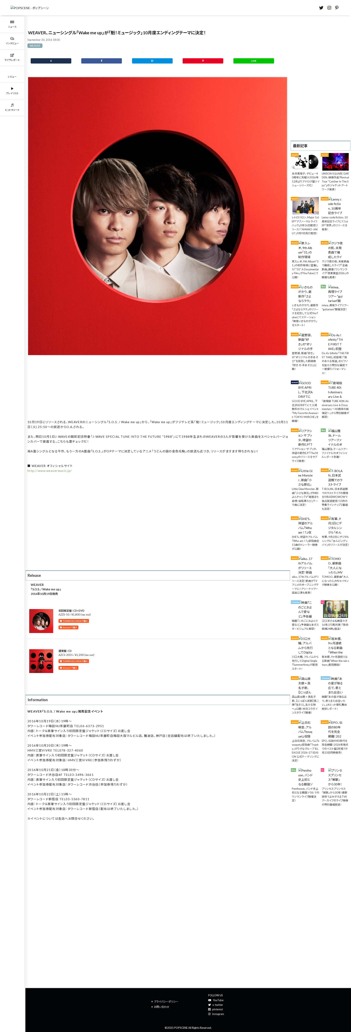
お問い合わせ (161, 1006)
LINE (253, 60)
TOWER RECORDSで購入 (75, 621)
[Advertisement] (157, 388)
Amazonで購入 (69, 627)
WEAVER (35, 45)
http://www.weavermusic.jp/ (49, 470)
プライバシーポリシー (166, 1001)
